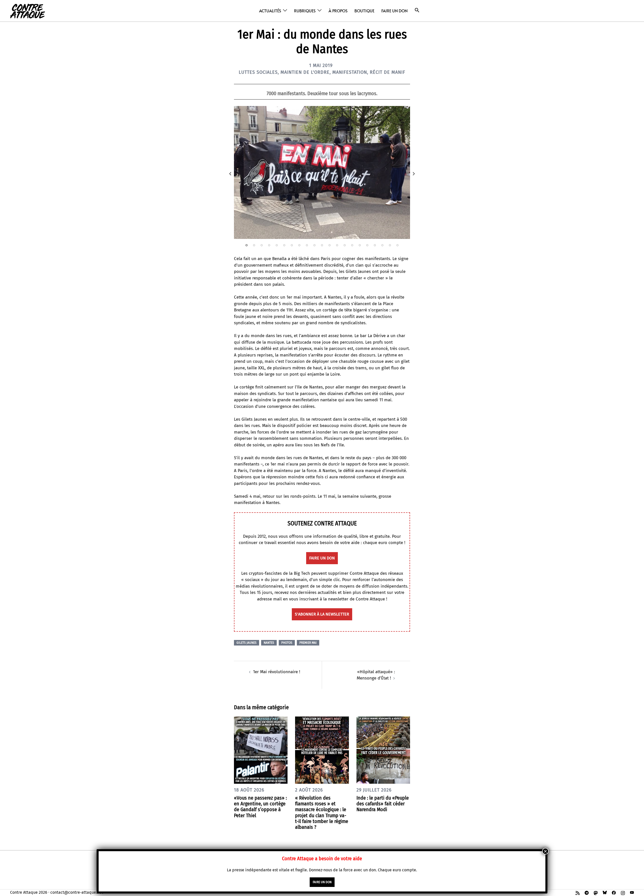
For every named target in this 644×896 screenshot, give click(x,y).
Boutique (364, 10)
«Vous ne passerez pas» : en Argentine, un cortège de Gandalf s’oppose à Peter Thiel (260, 806)
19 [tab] (382, 245)
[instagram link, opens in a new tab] (623, 892)
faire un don (322, 558)
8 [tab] (299, 245)
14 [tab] (344, 245)
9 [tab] (306, 245)
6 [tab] (284, 245)
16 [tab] (359, 245)
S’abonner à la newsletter (322, 614)
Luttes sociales (258, 72)
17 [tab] (367, 245)
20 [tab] (389, 245)
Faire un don (394, 10)
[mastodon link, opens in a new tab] (596, 892)
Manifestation (349, 72)
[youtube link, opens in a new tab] (632, 892)
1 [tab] (246, 245)
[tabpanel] (322, 172)
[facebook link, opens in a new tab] (614, 892)
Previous (230, 173)
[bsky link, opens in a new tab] (605, 892)
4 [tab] (269, 245)
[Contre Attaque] (27, 10)
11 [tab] (322, 245)
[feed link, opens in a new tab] (578, 892)
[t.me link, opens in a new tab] (587, 892)
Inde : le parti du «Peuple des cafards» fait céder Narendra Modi (382, 803)
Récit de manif (387, 72)
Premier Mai (308, 642)
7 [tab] (291, 245)
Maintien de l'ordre (305, 72)
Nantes (269, 642)
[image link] (322, 172)
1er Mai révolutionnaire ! (276, 671)
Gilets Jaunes (246, 642)
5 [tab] (276, 245)
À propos (338, 10)
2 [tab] (254, 245)
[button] (417, 10)
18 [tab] (374, 245)
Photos (286, 642)
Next (413, 173)
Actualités (270, 10)
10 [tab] (314, 245)
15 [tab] (352, 245)
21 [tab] (397, 245)
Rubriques (304, 10)
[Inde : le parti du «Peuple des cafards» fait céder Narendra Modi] (383, 749)
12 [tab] (329, 245)
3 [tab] (261, 245)
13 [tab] (337, 245)
